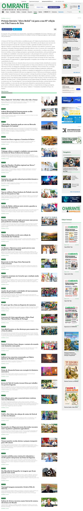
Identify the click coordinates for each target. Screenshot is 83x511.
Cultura (3, 18)
